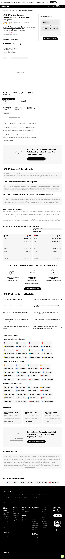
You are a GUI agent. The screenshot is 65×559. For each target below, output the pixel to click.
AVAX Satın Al (35, 527)
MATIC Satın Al (35, 517)
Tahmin (46, 421)
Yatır (13, 509)
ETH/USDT (44, 513)
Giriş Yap (53, 6)
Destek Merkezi (25, 517)
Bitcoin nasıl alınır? (46, 541)
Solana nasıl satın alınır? (45, 547)
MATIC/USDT (44, 515)
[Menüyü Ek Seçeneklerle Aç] (62, 6)
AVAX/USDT (44, 525)
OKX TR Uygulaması (5, 528)
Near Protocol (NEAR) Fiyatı (14, 117)
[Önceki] (4, 482)
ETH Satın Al (35, 515)
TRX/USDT (44, 519)
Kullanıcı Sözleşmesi (30, 467)
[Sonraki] (61, 482)
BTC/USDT (44, 511)
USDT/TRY (44, 509)
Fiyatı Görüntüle (28, 421)
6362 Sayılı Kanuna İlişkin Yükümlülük (5, 539)
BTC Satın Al (35, 513)
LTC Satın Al (34, 529)
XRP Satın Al (34, 521)
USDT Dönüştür (35, 537)
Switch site (53, 2)
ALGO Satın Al (35, 525)
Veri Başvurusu (6, 525)
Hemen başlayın (8, 421)
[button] (49, 6)
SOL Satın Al (35, 519)
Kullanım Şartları (38, 465)
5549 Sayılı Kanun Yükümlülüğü (6, 536)
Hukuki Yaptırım (6, 521)
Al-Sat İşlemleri (16, 517)
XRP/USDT (44, 521)
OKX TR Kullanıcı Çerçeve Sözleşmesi (6, 513)
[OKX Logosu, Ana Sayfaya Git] (6, 6)
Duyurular (24, 522)
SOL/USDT (44, 517)
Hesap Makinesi (13, 10)
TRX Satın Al (35, 523)
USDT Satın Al (35, 511)
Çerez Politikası (6, 523)
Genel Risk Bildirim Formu (6, 519)
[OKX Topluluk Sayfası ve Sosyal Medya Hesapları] (11, 552)
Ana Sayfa (5, 10)
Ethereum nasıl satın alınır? (45, 544)
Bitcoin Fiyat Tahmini (44, 530)
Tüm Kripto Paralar (15, 520)
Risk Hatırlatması (47, 465)
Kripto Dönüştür (16, 515)
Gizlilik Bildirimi (6, 516)
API (23, 509)
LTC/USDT (44, 527)
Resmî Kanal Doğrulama (24, 520)
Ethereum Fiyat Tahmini (45, 533)
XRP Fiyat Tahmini (46, 535)
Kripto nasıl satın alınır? (45, 538)
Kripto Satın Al (16, 513)
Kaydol (57, 6)
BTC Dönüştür (35, 539)
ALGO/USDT (44, 523)
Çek (13, 511)
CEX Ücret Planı (25, 511)
